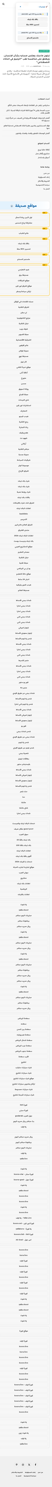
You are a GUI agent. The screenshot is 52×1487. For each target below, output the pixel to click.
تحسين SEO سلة (32, 24)
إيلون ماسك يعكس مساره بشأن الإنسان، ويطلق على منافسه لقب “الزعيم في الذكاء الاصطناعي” (26, 59)
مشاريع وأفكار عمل (42, 153)
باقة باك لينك (32, 19)
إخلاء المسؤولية (44, 177)
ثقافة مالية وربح (44, 51)
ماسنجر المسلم (32, 38)
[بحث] (3, 4)
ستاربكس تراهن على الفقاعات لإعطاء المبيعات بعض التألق (29, 105)
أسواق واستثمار (44, 157)
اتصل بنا (47, 189)
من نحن (47, 173)
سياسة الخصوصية (43, 185)
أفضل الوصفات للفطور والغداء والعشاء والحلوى (33, 133)
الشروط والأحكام (44, 181)
